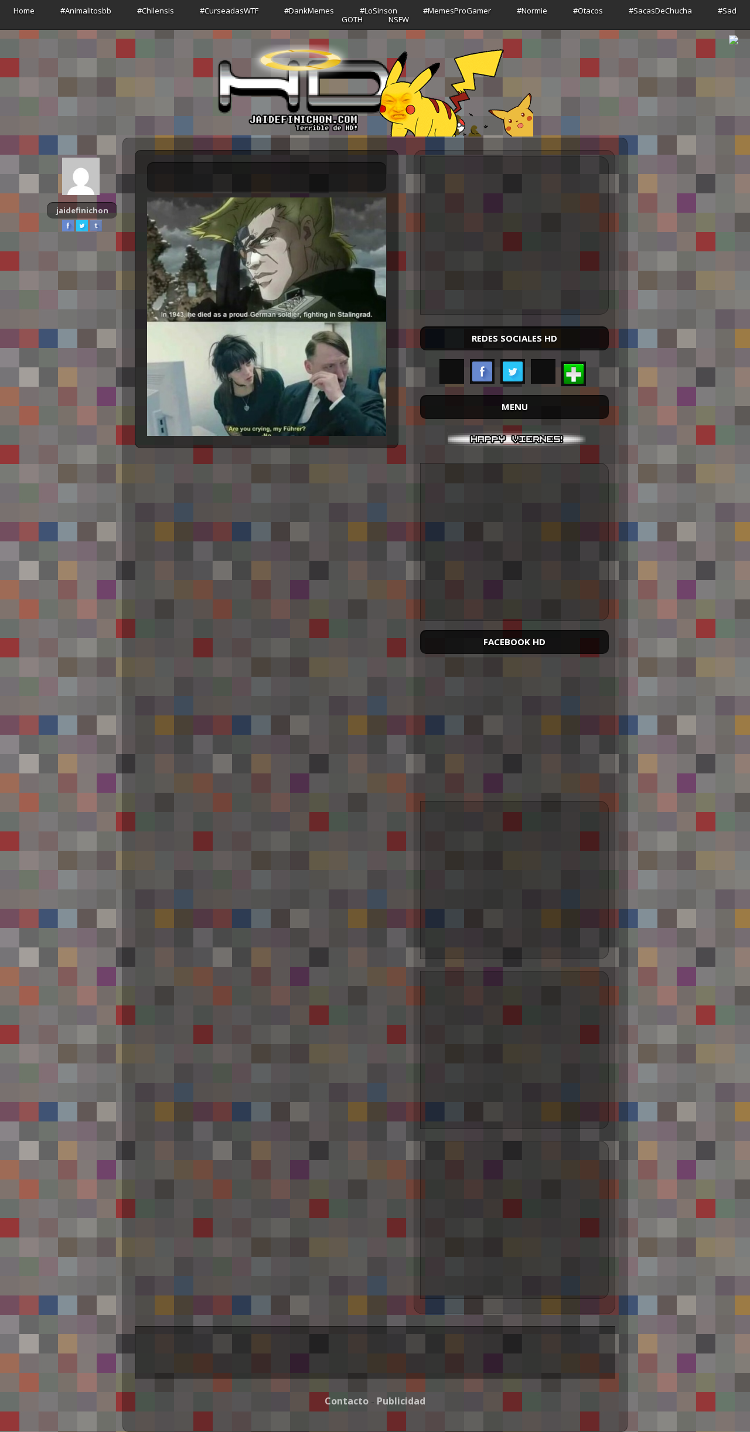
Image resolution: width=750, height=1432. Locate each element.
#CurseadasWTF (229, 10)
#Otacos (588, 10)
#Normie (532, 10)
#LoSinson (378, 10)
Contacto (347, 1401)
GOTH (352, 19)
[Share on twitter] (82, 225)
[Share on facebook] (68, 225)
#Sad (727, 10)
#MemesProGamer (457, 10)
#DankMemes (309, 10)
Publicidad (401, 1401)
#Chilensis (155, 10)
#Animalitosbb (85, 10)
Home (24, 10)
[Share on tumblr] (96, 225)
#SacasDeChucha (660, 10)
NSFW (398, 19)
